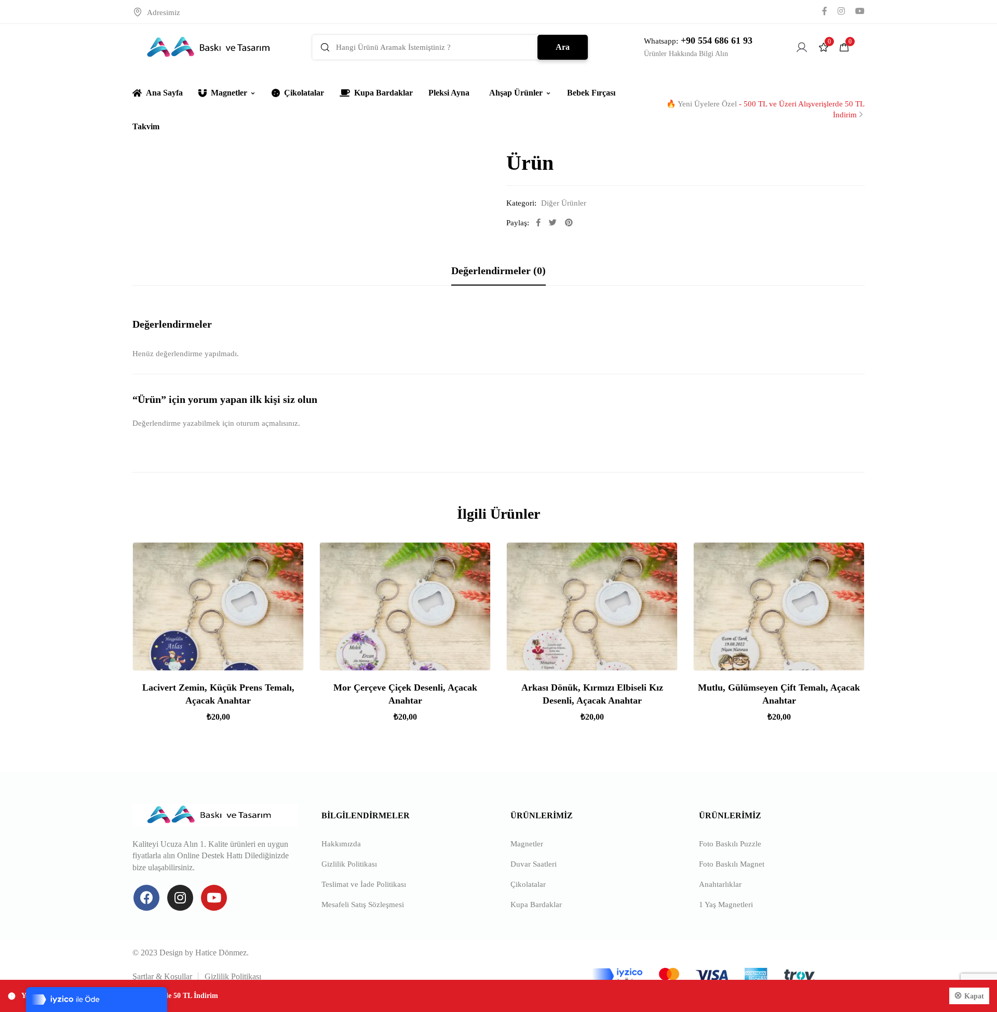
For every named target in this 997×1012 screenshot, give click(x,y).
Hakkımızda (341, 844)
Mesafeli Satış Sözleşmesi (362, 904)
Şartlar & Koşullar (162, 976)
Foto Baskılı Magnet (731, 864)
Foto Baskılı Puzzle (730, 844)
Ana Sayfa (164, 92)
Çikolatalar (304, 92)
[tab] (498, 270)
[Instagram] (180, 898)
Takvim (145, 126)
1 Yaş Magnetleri (726, 904)
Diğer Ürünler (563, 203)
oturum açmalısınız (267, 423)
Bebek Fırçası (591, 92)
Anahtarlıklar (720, 884)
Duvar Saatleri (533, 864)
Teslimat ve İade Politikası (363, 884)
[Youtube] (214, 898)
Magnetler (229, 92)
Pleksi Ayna (448, 92)
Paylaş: (517, 223)
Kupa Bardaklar (383, 92)
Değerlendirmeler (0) (498, 270)
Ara (563, 47)
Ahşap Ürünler (516, 92)
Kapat (974, 996)
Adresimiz (163, 12)
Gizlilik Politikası (349, 864)
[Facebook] (146, 898)
